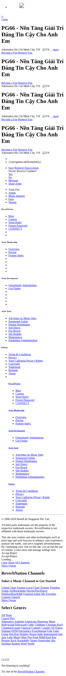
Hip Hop (14, 634)
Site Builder (15, 334)
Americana (30, 621)
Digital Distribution (19, 324)
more (56, 49)
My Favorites (48, 593)
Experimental (39, 630)
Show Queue (8, 565)
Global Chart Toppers (13, 587)
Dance (58, 627)
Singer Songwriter (40, 640)
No (10, 177)
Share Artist (14, 183)
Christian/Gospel (10, 627)
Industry (16, 195)
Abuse (12, 373)
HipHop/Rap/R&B (12, 593)
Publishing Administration (22, 340)
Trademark (14, 367)
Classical (26, 627)
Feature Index (16, 255)
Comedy (36, 627)
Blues (52, 621)
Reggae (5, 640)
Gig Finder (14, 288)
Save (11, 167)
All (3, 615)
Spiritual (6, 643)
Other (23, 637)
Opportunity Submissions (22, 285)
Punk (35, 637)
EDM (14, 630)
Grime (4, 634)
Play (12, 618)
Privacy (12, 357)
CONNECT (15, 228)
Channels (24, 562)
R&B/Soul (45, 637)
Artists (12, 192)
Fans (11, 199)
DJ (53, 627)
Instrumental (50, 634)
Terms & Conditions (19, 354)
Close (4, 19)
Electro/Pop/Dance (36, 590)
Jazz (3, 637)
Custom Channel (10, 597)
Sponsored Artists (18, 321)
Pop (29, 637)
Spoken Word (19, 643)
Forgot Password (17, 225)
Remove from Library (27, 167)
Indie (40, 634)
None (9, 615)
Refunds (13, 370)
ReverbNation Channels (31, 671)
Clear (4, 562)
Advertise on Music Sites (22, 318)
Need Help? (15, 222)
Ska (53, 640)
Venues (12, 202)
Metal (16, 637)
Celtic (30, 624)
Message (13, 180)
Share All (13, 562)
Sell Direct (14, 327)
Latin (10, 637)
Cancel (5, 618)
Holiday (24, 634)
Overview (14, 249)
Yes (10, 174)
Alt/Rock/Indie (17, 590)
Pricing (12, 252)
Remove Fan (25, 52)
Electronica (24, 630)
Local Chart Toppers (37, 587)
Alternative (7, 621)
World (30, 643)
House (33, 634)
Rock (14, 640)
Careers (12, 219)
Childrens (40, 624)
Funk (56, 630)
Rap (54, 637)
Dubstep (6, 630)
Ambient (19, 621)
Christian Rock (54, 624)
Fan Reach (14, 330)
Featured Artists (32, 593)
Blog (11, 216)
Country (46, 627)
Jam (60, 634)
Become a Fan (9, 52)
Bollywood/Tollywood (14, 624)
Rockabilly (23, 640)
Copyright (14, 363)
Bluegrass (42, 621)
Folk (49, 630)
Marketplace (15, 337)
